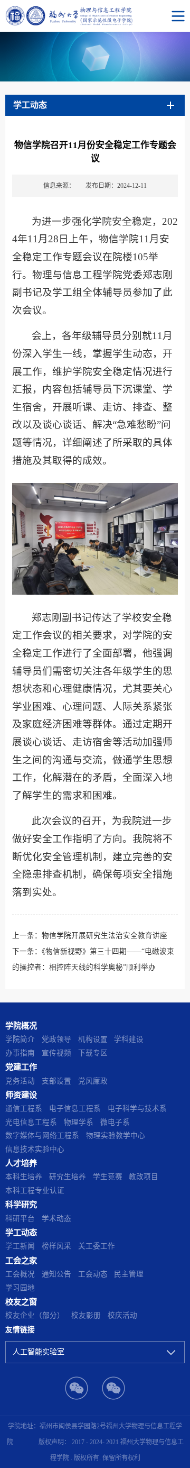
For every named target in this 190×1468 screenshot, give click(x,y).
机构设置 (93, 1039)
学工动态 (21, 1232)
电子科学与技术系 (137, 1109)
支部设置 (56, 1081)
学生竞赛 (107, 1177)
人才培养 (21, 1163)
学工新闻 (20, 1246)
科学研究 (21, 1204)
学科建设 (129, 1039)
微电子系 (115, 1122)
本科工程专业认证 (34, 1191)
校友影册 (86, 1315)
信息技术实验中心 (34, 1149)
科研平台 (20, 1219)
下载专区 (93, 1053)
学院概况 (21, 1025)
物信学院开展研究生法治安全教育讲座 (104, 936)
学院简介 (20, 1039)
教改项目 (143, 1177)
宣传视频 (56, 1053)
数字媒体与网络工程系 (42, 1135)
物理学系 (78, 1122)
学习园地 (20, 1288)
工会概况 (20, 1274)
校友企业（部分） (34, 1315)
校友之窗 (21, 1301)
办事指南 (20, 1053)
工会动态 (93, 1274)
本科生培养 (23, 1177)
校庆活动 (122, 1315)
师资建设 (21, 1094)
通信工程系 (23, 1109)
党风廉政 (93, 1081)
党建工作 (21, 1066)
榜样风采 (56, 1246)
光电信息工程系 (31, 1122)
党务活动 (20, 1081)
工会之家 (21, 1260)
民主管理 (129, 1274)
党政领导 (56, 1039)
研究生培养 (67, 1177)
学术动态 (56, 1219)
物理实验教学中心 (115, 1135)
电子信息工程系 (75, 1109)
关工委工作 (96, 1246)
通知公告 (56, 1274)
